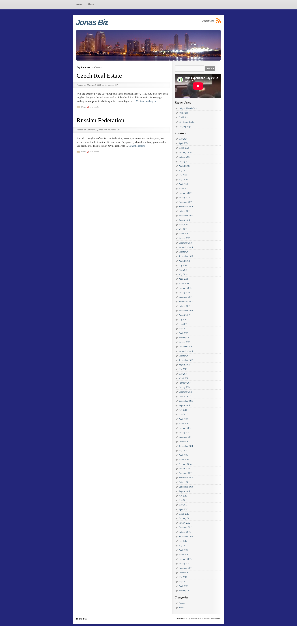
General (182, 603)
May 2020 (183, 179)
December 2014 (185, 436)
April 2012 (183, 549)
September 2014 (186, 446)
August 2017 (184, 314)
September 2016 (186, 360)
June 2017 (183, 323)
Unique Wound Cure (188, 108)
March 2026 (184, 147)
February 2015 (185, 427)
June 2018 (183, 269)
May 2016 (183, 373)
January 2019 (184, 238)
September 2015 (186, 400)
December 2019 (185, 202)
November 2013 (186, 477)
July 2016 (183, 369)
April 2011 (183, 586)
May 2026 (183, 138)
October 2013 (185, 482)
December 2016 (185, 346)
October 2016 (185, 355)
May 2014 (183, 450)
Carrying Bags (185, 126)
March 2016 (184, 378)
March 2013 (184, 513)
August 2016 (184, 364)
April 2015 (183, 418)
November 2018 (186, 247)
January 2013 (184, 522)
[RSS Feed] (218, 20)
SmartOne (179, 618)
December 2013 (185, 473)
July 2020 (183, 174)
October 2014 (185, 441)
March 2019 (184, 233)
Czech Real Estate (99, 75)
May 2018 (183, 274)
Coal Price (183, 117)
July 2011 (183, 577)
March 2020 (184, 188)
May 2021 (183, 170)
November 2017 (186, 301)
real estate (94, 107)
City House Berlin (186, 121)
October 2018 (185, 251)
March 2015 (184, 423)
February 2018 (185, 287)
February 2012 (185, 558)
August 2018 (184, 260)
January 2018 (184, 292)
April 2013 (183, 509)
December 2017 (185, 296)
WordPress (217, 618)
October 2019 (185, 210)
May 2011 (183, 581)
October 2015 (185, 396)
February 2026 (185, 152)
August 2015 (184, 405)
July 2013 (183, 495)
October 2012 (185, 531)
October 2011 (185, 572)
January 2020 (184, 197)
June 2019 (183, 224)
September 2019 (186, 215)
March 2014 (184, 459)
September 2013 (186, 486)
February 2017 (185, 337)
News (83, 107)
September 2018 (186, 256)
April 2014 (183, 454)
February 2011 (185, 590)
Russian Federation (100, 120)
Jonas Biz (92, 22)
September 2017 (186, 310)
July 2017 (183, 319)
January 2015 (184, 432)
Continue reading (146, 101)
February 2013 (185, 518)
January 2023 (184, 161)
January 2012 (184, 563)
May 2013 (183, 504)
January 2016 (184, 387)
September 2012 (186, 536)
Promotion (183, 112)
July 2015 (183, 409)
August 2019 (184, 220)
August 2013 (184, 491)
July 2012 (183, 540)
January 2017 (184, 342)
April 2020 (183, 183)
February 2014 (185, 464)
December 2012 (185, 527)
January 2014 (184, 468)
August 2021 (184, 165)
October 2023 (185, 156)
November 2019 (186, 206)
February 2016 (185, 382)
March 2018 (184, 283)
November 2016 (186, 351)
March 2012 (184, 554)
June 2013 (183, 500)
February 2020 (185, 192)
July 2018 (183, 265)
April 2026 (183, 143)
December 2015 (185, 391)
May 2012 (183, 545)
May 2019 (183, 229)
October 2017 (185, 305)
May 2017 (183, 328)
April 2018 (183, 278)
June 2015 (183, 414)
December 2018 (185, 242)
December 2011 (185, 567)
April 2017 (183, 333)
